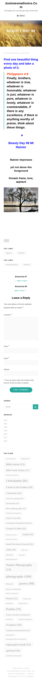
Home (10, 36)
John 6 (21, 555)
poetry (27, 265)
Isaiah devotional (11, 539)
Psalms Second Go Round (18, 615)
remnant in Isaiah (25, 619)
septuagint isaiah (18, 644)
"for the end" (10, 459)
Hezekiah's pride (11, 534)
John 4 (9, 555)
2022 (5, 420)
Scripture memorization (18, 630)
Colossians (13, 493)
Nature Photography (19, 567)
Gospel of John (16, 528)
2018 (5, 434)
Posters (11, 598)
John (11, 549)
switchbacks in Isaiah (13, 656)
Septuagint (10, 635)
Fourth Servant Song (13, 513)
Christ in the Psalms (19, 487)
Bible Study (15, 464)
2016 (5, 441)
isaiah (28, 534)
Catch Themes (27, 676)
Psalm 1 (26, 599)
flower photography (16, 508)
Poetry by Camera (13, 589)
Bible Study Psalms (17, 470)
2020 (5, 427)
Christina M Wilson (12, 53)
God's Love (13, 518)
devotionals (12, 503)
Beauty (17, 36)
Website (6, 369)
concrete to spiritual (14, 498)
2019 (5, 430)
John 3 (24, 550)
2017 (5, 437)
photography (12, 265)
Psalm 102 (23, 603)
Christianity (16, 480)
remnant (9, 619)
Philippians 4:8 (17, 74)
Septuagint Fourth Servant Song (16, 639)
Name (7, 346)
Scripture (14, 624)
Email (6, 358)
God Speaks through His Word (19, 523)
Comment (8, 315)
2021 (5, 423)
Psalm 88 (9, 603)
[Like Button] (6, 240)
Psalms (13, 609)
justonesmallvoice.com (19, 671)
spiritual (13, 650)
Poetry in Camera (12, 593)
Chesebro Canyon (12, 475)
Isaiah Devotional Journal (19, 544)
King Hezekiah (11, 559)
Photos (21, 253)
